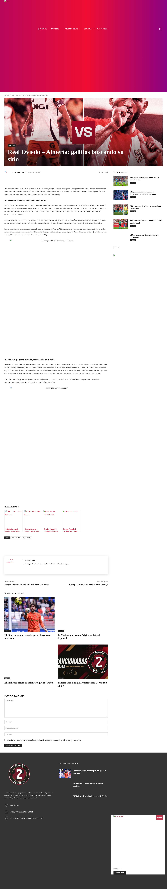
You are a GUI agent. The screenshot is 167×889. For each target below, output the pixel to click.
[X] (52, 180)
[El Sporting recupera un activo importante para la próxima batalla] (120, 195)
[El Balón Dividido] (7, 172)
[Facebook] (46, 180)
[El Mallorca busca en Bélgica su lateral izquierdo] (83, 614)
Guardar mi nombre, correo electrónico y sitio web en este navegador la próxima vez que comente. (44, 740)
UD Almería (27, 537)
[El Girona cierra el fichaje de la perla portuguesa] (120, 238)
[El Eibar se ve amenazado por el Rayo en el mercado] (29, 614)
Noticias (12, 95)
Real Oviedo (15, 537)
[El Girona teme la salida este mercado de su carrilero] (120, 209)
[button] (160, 29)
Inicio (6, 95)
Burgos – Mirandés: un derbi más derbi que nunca (26, 584)
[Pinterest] (59, 180)
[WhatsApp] (66, 180)
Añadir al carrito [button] (120, 872)
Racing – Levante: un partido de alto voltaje (88, 584)
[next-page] (118, 247)
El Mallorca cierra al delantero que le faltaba (28, 682)
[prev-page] (114, 247)
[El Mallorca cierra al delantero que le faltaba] (29, 662)
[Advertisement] (83, 75)
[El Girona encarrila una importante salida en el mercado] (120, 224)
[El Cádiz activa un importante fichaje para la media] (120, 181)
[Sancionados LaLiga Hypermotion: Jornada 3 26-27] (83, 662)
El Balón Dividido (18, 172)
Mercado (7, 631)
